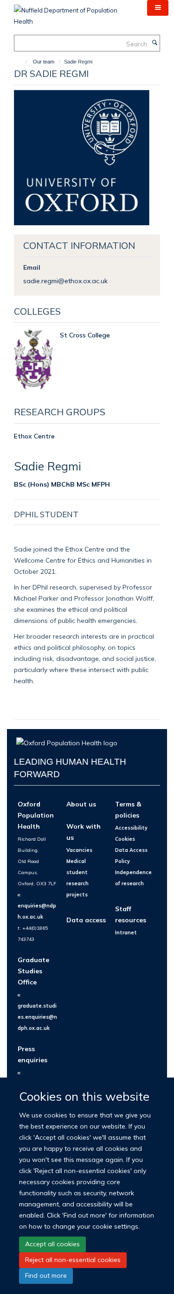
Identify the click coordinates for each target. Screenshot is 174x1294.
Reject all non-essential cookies (73, 1260)
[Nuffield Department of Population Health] (73, 12)
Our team (43, 61)
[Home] (22, 62)
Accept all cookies (52, 1244)
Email (31, 267)
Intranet (126, 932)
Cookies (125, 839)
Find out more (46, 1275)
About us (81, 804)
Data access (86, 920)
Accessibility (131, 828)
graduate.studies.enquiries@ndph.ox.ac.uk (37, 1016)
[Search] (154, 43)
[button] (157, 8)
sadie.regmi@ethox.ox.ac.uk (65, 281)
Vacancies (79, 850)
